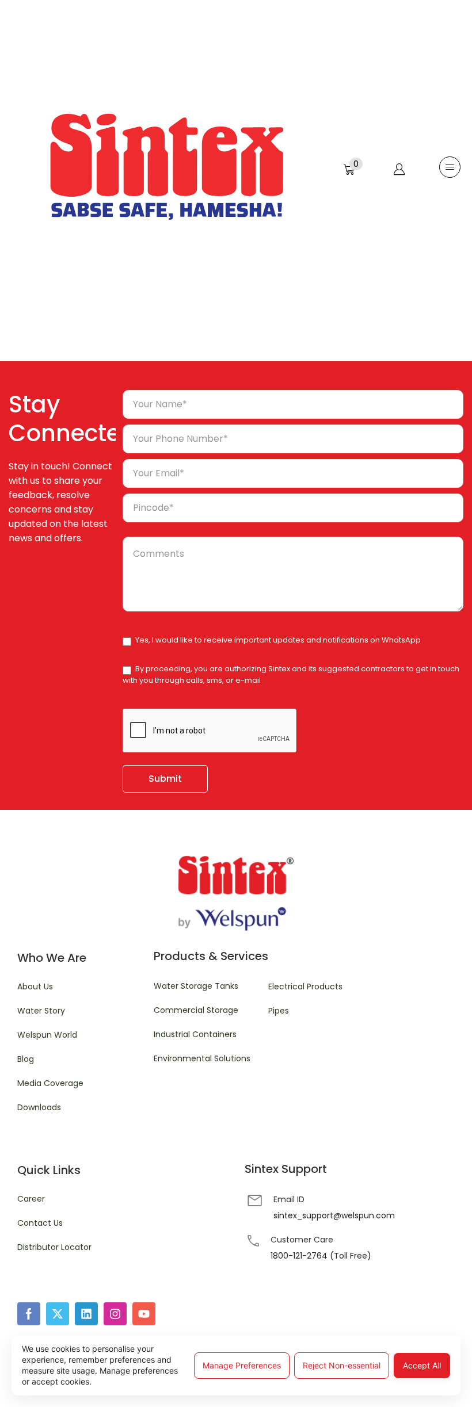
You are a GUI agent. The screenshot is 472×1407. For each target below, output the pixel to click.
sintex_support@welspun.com (334, 1215)
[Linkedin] (86, 1313)
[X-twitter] (57, 1313)
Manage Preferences (242, 1365)
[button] (353, 166)
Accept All (422, 1365)
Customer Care (302, 1239)
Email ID (288, 1199)
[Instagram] (115, 1313)
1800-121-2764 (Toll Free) (321, 1255)
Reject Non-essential (341, 1365)
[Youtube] (143, 1313)
